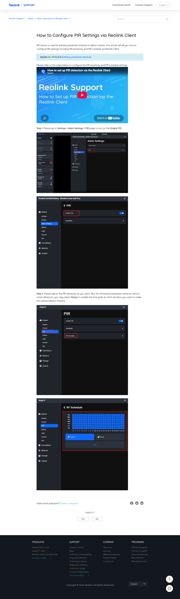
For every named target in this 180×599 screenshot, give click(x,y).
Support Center (76, 547)
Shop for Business (139, 554)
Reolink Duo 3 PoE (40, 547)
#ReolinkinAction (139, 561)
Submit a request (69, 503)
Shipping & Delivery (78, 565)
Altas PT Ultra (38, 551)
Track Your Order (77, 568)
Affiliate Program (139, 547)
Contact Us (108, 561)
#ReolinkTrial (137, 558)
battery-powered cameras (76, 57)
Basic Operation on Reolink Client (52, 18)
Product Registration (79, 572)
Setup (30, 18)
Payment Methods (77, 558)
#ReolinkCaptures (111, 554)
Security (107, 551)
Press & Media (109, 558)
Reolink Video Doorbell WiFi (45, 554)
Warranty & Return (78, 561)
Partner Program (139, 551)
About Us (107, 547)
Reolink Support (16, 18)
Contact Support (143, 5)
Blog (71, 551)
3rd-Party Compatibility (80, 554)
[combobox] (164, 5)
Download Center (121, 5)
